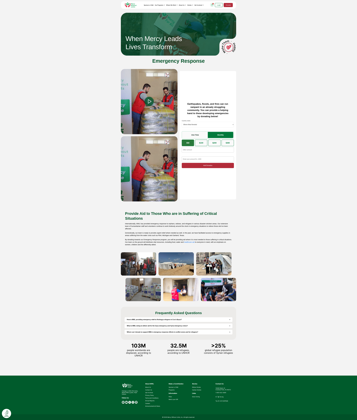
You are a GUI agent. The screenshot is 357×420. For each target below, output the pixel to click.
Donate (228, 5)
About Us (182, 5)
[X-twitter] (129, 402)
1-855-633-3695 (221, 392)
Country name (186, 120)
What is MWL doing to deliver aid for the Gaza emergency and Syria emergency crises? (157, 326)
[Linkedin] (136, 402)
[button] (149, 101)
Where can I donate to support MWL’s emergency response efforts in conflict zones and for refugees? (162, 332)
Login (219, 5)
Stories (189, 5)
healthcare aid (189, 242)
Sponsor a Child (148, 5)
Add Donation (207, 165)
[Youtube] (126, 402)
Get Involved (198, 5)
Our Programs (159, 5)
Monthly (220, 135)
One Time (195, 135)
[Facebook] (123, 402)
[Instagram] (133, 402)
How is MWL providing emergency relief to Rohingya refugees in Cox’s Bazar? (154, 319)
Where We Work (171, 5)
